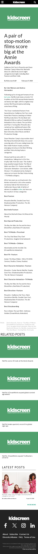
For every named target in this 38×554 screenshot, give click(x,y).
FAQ (21, 537)
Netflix (23, 328)
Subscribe (14, 534)
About (5, 534)
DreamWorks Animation (15, 324)
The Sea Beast (12, 330)
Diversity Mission (10, 537)
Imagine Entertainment (19, 326)
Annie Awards (11, 323)
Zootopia (30, 330)
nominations (31, 328)
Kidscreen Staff (11, 81)
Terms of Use (29, 537)
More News (31, 505)
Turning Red (22, 330)
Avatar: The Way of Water (26, 323)
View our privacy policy (29, 549)
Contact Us (24, 534)
